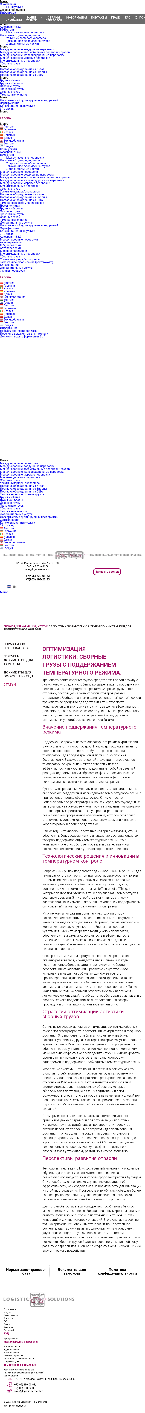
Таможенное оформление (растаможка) (26, 262)
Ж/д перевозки (10, 245)
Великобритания (14, 140)
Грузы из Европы (11, 83)
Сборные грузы (10, 63)
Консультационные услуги (17, 106)
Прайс (116, 17)
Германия (10, 129)
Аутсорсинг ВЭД (10, 26)
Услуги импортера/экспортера (26, 38)
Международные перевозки (25, 32)
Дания (8, 137)
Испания (9, 135)
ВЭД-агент (7, 29)
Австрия (9, 126)
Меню (4, 592)
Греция (8, 146)
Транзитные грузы (12, 89)
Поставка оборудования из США (21, 74)
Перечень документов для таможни (24, 333)
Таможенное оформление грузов (28, 41)
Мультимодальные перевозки (20, 60)
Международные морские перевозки (25, 58)
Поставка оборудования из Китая (22, 69)
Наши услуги (14, 7)
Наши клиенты (11, 1315)
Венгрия (9, 143)
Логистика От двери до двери (20, 35)
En (14, 586)
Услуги (7, 1312)
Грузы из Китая (10, 80)
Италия (8, 132)
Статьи (10, 684)
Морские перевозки (13, 251)
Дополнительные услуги (22, 43)
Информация (8, 12)
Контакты (99, 17)
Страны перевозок (12, 270)
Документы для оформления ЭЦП (23, 336)
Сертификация (9, 103)
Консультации (9, 265)
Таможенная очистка (13, 94)
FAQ (127, 17)
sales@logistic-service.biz (38, 569)
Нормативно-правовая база (18, 331)
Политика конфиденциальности (117, 1271)
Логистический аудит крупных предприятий (29, 100)
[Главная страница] (72, 558)
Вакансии (8, 1327)
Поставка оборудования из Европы (23, 72)
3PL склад (7, 108)
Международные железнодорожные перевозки (32, 55)
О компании (8, 4)
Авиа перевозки (11, 242)
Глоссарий (9, 1330)
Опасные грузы (10, 86)
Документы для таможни (71, 1271)
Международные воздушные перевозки (27, 49)
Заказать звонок (107, 571)
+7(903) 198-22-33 (24, 1388)
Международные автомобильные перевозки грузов (35, 52)
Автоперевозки (10, 248)
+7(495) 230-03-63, (25, 1384)
